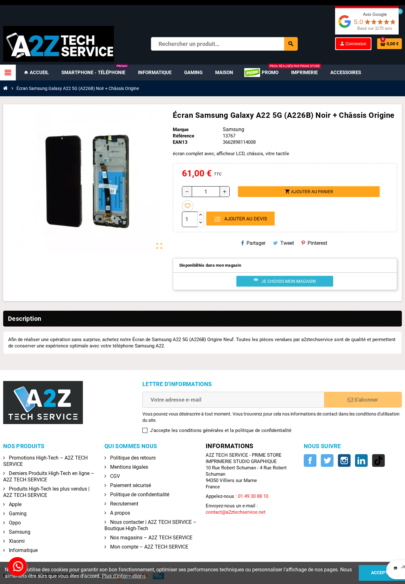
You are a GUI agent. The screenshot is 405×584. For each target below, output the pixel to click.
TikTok (378, 460)
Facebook (310, 460)
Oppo (14, 523)
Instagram (344, 460)
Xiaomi (16, 541)
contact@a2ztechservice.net (235, 512)
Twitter (327, 460)
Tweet (287, 243)
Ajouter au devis (245, 219)
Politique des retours (132, 458)
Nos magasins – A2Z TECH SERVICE (150, 538)
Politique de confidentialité (139, 495)
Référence (183, 136)
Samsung (19, 532)
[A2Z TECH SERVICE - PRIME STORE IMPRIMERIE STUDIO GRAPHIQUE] (58, 43)
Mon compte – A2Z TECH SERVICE (148, 547)
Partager (255, 243)
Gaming (17, 514)
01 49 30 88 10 (253, 496)
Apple (15, 504)
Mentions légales (128, 467)
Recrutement (123, 504)
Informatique (23, 550)
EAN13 (180, 142)
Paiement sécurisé (130, 485)
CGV (114, 476)
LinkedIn (361, 460)
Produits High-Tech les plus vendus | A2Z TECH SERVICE (46, 492)
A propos (119, 513)
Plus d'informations (124, 576)
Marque (181, 129)
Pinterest (317, 243)
